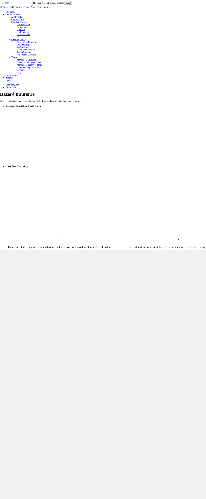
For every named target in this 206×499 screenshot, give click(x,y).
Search (68, 3)
